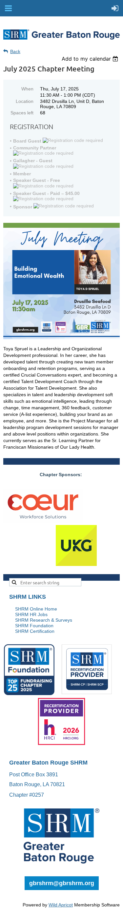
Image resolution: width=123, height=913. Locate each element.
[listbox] (91, 59)
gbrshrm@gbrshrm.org (61, 883)
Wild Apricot (61, 904)
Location (24, 101)
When (27, 88)
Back (15, 51)
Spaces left (21, 112)
